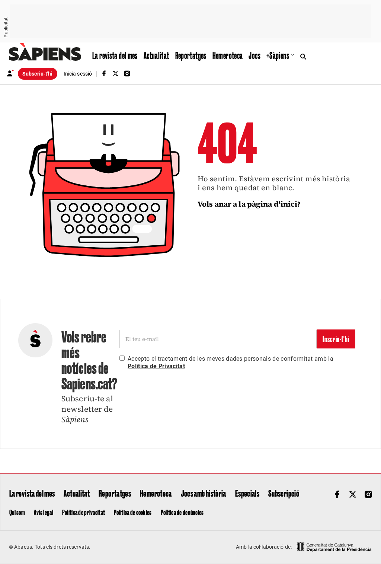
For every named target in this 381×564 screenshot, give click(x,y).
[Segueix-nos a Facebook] (104, 73)
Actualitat (156, 55)
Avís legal (43, 511)
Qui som (17, 511)
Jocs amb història (203, 492)
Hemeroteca (227, 55)
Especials (247, 492)
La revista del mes (115, 55)
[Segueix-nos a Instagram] (127, 73)
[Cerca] (305, 56)
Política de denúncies (182, 511)
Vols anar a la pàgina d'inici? (249, 204)
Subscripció (283, 492)
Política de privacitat (83, 511)
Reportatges (190, 55)
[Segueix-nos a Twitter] (115, 73)
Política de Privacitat (156, 366)
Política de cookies (132, 511)
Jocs (254, 55)
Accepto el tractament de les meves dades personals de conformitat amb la (230, 362)
